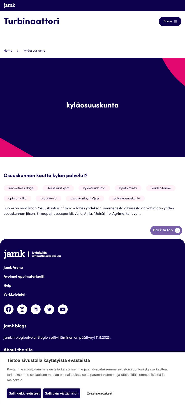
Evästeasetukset (99, 393)
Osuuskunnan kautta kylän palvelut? (46, 176)
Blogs (173, 5)
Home (8, 50)
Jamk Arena (13, 268)
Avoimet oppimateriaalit (24, 277)
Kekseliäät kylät (58, 188)
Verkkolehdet (14, 295)
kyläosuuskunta (94, 188)
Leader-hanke (161, 188)
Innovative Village (20, 188)
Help (7, 286)
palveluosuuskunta (126, 198)
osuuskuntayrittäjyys (85, 198)
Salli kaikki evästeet (24, 393)
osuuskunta (48, 198)
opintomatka (17, 198)
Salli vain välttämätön (62, 393)
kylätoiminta (128, 188)
